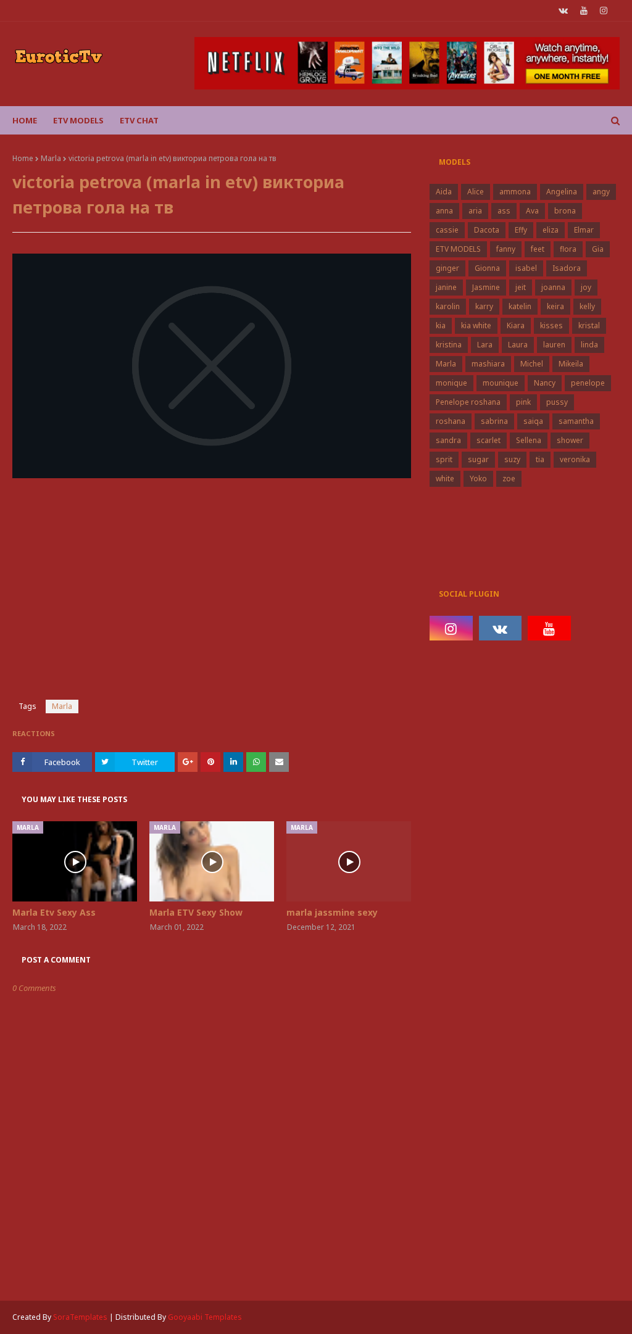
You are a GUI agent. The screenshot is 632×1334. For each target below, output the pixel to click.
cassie (447, 230)
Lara (485, 344)
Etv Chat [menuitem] (139, 120)
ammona (515, 191)
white (445, 478)
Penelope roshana (468, 402)
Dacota (486, 230)
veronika (575, 459)
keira (555, 306)
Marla (51, 158)
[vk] (563, 10)
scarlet (488, 440)
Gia (598, 249)
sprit (444, 459)
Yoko (478, 478)
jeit (520, 287)
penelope (588, 383)
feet (537, 249)
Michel (531, 363)
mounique (500, 383)
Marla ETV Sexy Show (196, 912)
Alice (475, 191)
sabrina (494, 421)
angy (601, 191)
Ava (532, 210)
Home (22, 158)
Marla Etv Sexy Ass (54, 912)
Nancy (544, 383)
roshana (450, 421)
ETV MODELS (458, 249)
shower (570, 440)
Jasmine (486, 287)
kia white (476, 325)
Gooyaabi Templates (205, 1317)
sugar (478, 459)
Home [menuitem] (24, 120)
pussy (557, 402)
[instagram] (603, 10)
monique (451, 383)
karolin (448, 306)
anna (444, 210)
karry (484, 306)
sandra (448, 440)
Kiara (516, 325)
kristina (449, 344)
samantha (576, 421)
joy (586, 287)
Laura (518, 344)
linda (589, 344)
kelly (587, 306)
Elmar (584, 230)
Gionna (487, 268)
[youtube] (584, 10)
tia (540, 459)
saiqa (533, 421)
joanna (553, 287)
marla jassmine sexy (332, 912)
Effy (521, 230)
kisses (551, 325)
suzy (512, 459)
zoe (508, 478)
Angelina (561, 191)
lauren (554, 344)
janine (446, 287)
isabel (526, 268)
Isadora (566, 268)
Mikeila (571, 363)
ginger (447, 268)
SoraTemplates (80, 1317)
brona (565, 210)
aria (475, 210)
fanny (505, 249)
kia (441, 325)
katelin (520, 306)
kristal (589, 325)
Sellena (528, 440)
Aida (444, 191)
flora (568, 249)
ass (503, 210)
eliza (551, 230)
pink (523, 402)
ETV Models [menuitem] (78, 120)
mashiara (488, 363)
